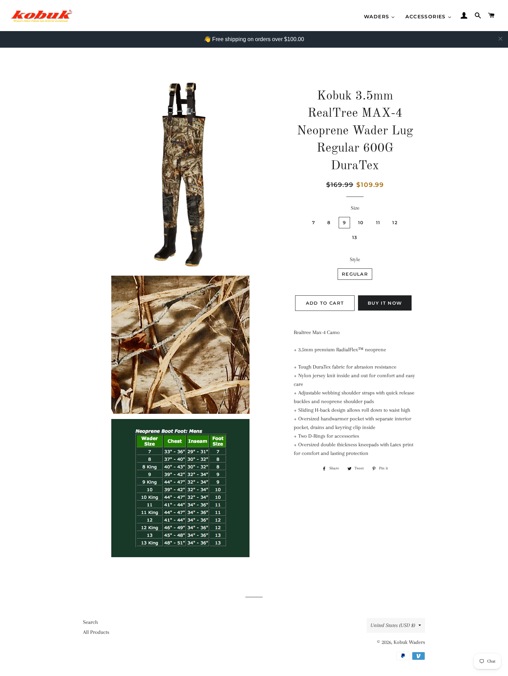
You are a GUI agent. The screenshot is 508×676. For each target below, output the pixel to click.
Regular (355, 274)
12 (395, 222)
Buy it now (385, 303)
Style (355, 259)
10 (361, 222)
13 (355, 237)
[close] (500, 38)
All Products (96, 632)
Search (90, 622)
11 (378, 222)
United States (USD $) (392, 625)
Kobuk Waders (409, 642)
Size (355, 208)
